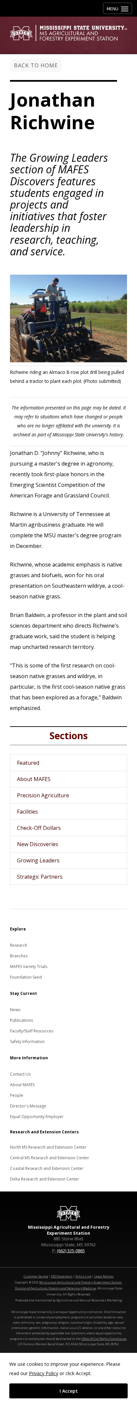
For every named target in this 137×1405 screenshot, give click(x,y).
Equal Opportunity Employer (37, 1116)
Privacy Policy (43, 1373)
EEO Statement (61, 1276)
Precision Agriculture (43, 795)
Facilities (27, 811)
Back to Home (36, 65)
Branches (19, 956)
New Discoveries (37, 844)
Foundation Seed (26, 977)
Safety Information (27, 1041)
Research (18, 945)
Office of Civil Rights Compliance (103, 1339)
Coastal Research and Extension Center (46, 1168)
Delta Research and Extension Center (44, 1179)
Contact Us (20, 1074)
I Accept (69, 1391)
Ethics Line (83, 1276)
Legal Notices (104, 1276)
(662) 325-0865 (71, 1251)
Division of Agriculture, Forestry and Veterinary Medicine (55, 1288)
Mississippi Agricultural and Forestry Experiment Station (80, 1282)
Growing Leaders (38, 860)
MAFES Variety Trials (28, 966)
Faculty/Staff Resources (31, 1031)
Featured (28, 762)
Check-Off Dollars (39, 828)
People (16, 1095)
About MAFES (34, 779)
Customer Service (36, 1276)
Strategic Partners (40, 876)
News (15, 1009)
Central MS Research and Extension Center (49, 1158)
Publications (21, 1020)
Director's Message (28, 1106)
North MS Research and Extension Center (48, 1147)
